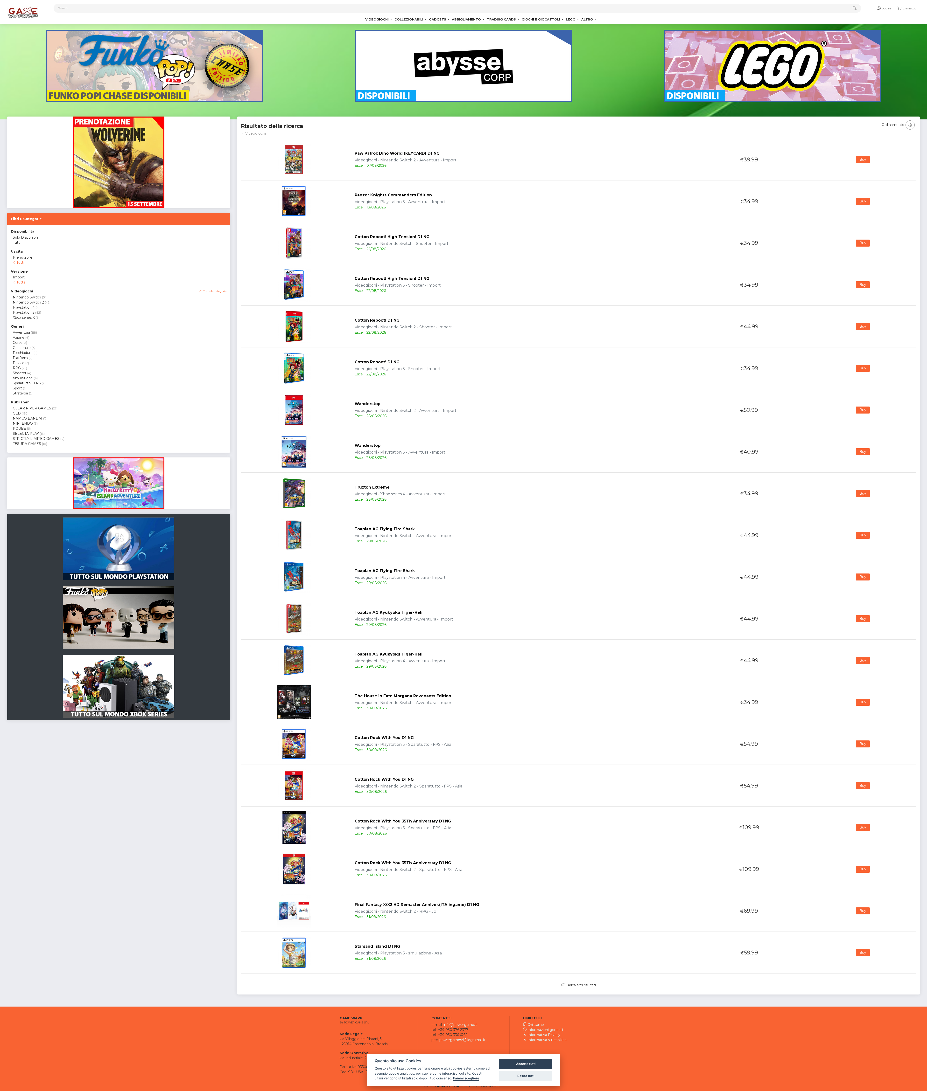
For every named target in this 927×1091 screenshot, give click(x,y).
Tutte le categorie (214, 291)
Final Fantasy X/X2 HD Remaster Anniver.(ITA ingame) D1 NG (417, 904)
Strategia (20, 393)
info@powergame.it (460, 1024)
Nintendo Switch (27, 297)
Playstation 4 (24, 307)
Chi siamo (535, 1024)
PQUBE (19, 428)
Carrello (909, 8)
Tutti (17, 242)
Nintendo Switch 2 (28, 302)
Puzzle (18, 363)
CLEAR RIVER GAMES (32, 408)
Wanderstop (367, 403)
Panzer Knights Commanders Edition (393, 195)
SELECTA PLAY (26, 433)
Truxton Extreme (372, 487)
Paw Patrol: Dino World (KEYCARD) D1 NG (397, 153)
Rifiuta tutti (525, 1076)
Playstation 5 (23, 312)
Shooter (19, 373)
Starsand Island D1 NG (377, 946)
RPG (17, 368)
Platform (20, 358)
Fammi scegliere (466, 1078)
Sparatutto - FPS (27, 383)
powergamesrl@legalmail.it (462, 1040)
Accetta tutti (525, 1064)
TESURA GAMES (27, 444)
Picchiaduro (23, 353)
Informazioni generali (545, 1030)
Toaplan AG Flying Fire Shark (385, 529)
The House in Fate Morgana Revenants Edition (403, 696)
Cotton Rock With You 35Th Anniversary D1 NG (403, 821)
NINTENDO (23, 423)
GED (17, 413)
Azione (18, 337)
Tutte (20, 282)
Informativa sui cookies (546, 1040)
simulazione (23, 378)
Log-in (886, 8)
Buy (862, 159)
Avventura (21, 332)
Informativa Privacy (543, 1035)
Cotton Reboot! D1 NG (377, 320)
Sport (17, 388)
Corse (17, 342)
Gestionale (22, 347)
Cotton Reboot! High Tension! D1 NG (392, 237)
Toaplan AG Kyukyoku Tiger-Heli (388, 612)
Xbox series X (24, 317)
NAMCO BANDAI (27, 418)
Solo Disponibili (25, 237)
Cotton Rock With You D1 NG (384, 737)
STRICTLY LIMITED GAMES (36, 438)
